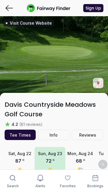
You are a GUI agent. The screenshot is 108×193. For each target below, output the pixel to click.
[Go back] (9, 8)
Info (54, 135)
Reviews (87, 135)
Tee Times (20, 135)
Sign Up (93, 8)
